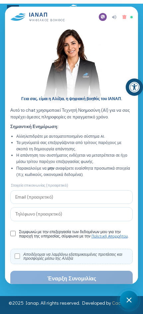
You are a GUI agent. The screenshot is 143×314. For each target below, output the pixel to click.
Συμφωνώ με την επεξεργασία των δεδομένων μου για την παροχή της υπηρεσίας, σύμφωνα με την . (73, 234)
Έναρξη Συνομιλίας (71, 278)
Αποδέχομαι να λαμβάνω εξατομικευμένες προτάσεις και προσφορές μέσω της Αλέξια (72, 256)
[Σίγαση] (114, 17)
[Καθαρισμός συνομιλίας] (124, 17)
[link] (134, 87)
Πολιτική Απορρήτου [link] (109, 235)
